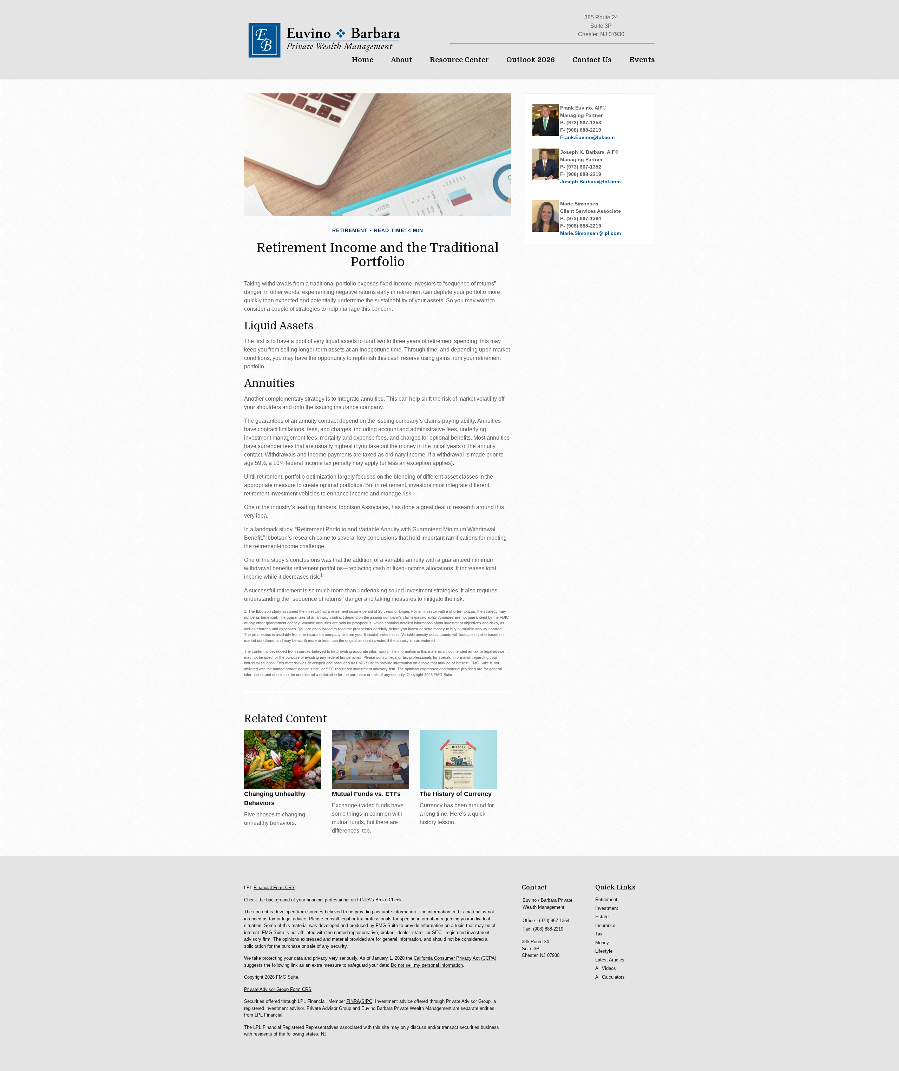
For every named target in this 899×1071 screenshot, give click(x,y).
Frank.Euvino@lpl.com (587, 137)
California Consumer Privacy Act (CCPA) (455, 958)
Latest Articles (609, 959)
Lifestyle (603, 951)
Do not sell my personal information (427, 965)
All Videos (605, 968)
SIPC (366, 1001)
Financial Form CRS (274, 887)
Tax (599, 934)
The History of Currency (456, 793)
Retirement (606, 899)
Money (602, 942)
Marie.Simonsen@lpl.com (590, 233)
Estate (602, 916)
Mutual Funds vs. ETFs (366, 793)
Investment (606, 908)
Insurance (605, 925)
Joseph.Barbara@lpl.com (590, 181)
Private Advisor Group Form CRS (277, 989)
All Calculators (610, 977)
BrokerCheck (388, 899)
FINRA (353, 1001)
